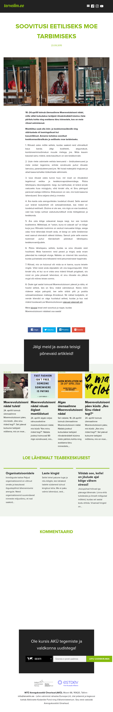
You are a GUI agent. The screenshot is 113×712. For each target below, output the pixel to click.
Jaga (35, 330)
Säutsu (50, 330)
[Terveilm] (14, 5)
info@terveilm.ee (26, 696)
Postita (64, 330)
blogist (34, 308)
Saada (79, 330)
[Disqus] (56, 574)
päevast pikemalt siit (73, 302)
